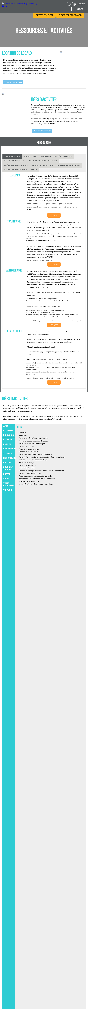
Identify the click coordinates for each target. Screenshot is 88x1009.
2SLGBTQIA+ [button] (30, 156)
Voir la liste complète (42, 131)
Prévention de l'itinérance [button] (43, 161)
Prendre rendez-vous (13, 82)
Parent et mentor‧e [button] (42, 165)
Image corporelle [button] (14, 161)
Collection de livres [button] (15, 170)
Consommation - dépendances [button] (56, 156)
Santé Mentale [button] (12, 156)
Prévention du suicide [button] (16, 165)
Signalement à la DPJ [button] (68, 165)
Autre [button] (34, 170)
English (81, 4)
